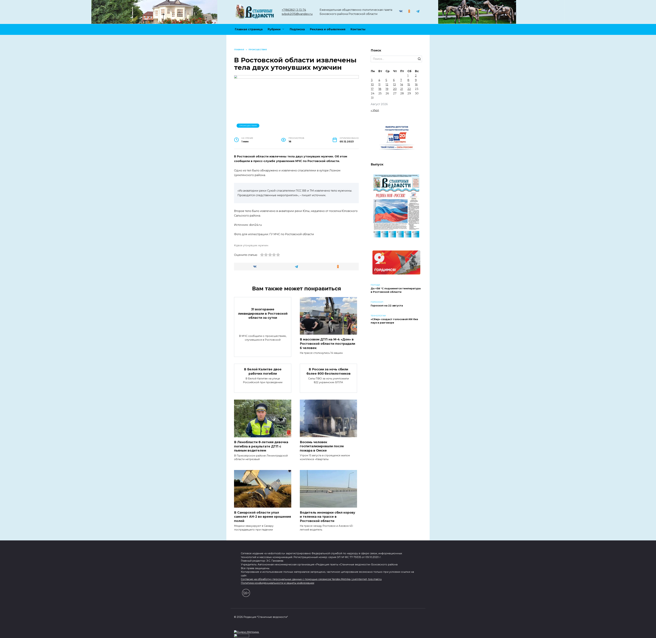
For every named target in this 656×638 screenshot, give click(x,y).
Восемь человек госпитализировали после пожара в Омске (322, 446)
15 (408, 84)
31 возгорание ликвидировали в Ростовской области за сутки (263, 313)
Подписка (297, 29)
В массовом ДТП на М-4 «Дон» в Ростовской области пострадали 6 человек (327, 344)
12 (387, 84)
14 (401, 84)
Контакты (358, 29)
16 (416, 84)
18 (379, 89)
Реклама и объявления (327, 29)
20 (395, 89)
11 (379, 84)
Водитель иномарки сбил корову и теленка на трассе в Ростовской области (327, 516)
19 (387, 89)
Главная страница (249, 29)
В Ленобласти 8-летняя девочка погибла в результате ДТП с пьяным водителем (261, 446)
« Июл (375, 110)
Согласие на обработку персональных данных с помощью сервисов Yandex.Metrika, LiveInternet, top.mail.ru (311, 579)
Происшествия (248, 125)
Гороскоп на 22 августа (387, 305)
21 (401, 89)
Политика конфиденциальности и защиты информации (277, 583)
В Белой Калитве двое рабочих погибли (263, 371)
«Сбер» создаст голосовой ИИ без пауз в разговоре (394, 321)
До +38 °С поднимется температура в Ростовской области (396, 290)
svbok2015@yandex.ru (297, 14)
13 (394, 84)
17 (372, 89)
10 (372, 84)
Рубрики (274, 29)
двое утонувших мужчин (252, 245)
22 (409, 89)
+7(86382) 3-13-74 (294, 9)
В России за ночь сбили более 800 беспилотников (328, 371)
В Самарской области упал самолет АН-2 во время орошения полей (262, 516)
